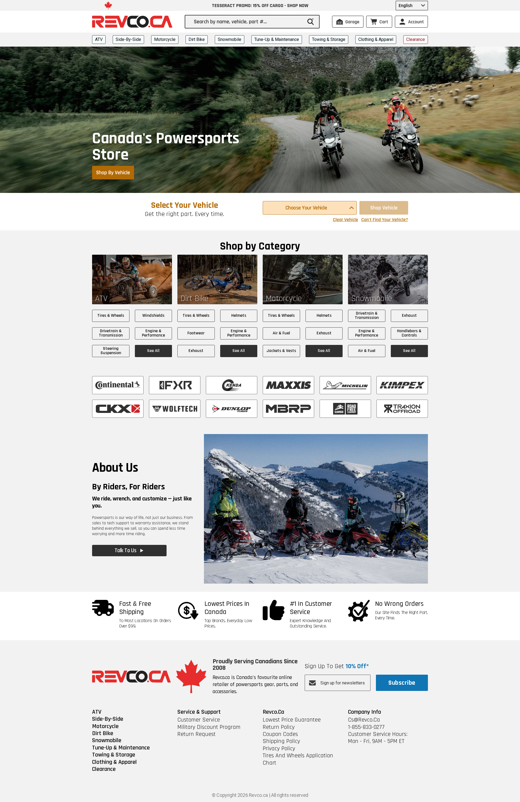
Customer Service (198, 719)
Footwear (195, 333)
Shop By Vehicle (113, 172)
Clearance (415, 39)
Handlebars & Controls (409, 333)
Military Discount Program (208, 727)
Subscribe (401, 683)
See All (153, 351)
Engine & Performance (153, 333)
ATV (99, 39)
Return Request (196, 734)
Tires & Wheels (110, 315)
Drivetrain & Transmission (111, 333)
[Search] (311, 22)
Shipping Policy (281, 741)
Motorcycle (165, 39)
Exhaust (195, 351)
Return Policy (279, 727)
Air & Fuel (281, 333)
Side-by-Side (128, 39)
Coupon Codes (280, 734)
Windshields (153, 315)
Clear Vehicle (345, 219)
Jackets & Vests (281, 351)
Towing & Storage (328, 39)
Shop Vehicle (384, 207)
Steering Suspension (110, 351)
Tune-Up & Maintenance (276, 39)
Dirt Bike (196, 39)
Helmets (238, 315)
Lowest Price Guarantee (292, 719)
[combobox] (248, 21)
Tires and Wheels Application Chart (298, 759)
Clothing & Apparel (375, 39)
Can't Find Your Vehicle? (384, 219)
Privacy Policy (279, 748)
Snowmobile (229, 39)
